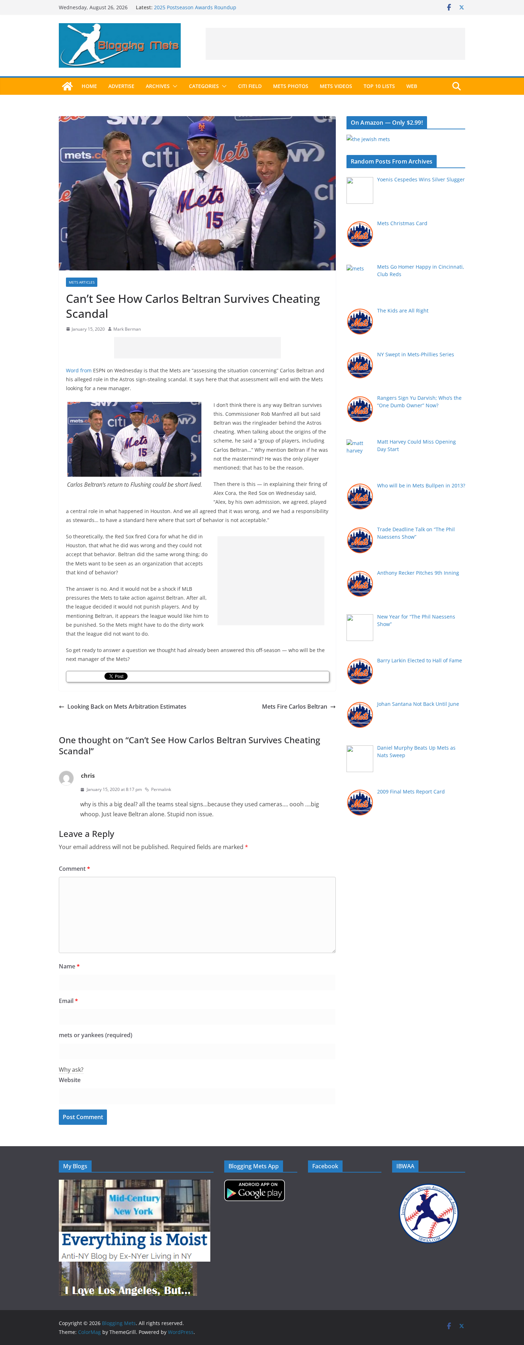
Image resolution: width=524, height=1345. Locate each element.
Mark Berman (127, 329)
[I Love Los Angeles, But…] (128, 1266)
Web (411, 86)
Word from (79, 370)
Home (89, 86)
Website (70, 1080)
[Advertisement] (335, 44)
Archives (158, 86)
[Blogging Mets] (67, 86)
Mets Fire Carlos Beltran (294, 706)
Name (69, 966)
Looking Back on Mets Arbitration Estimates (126, 706)
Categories (204, 86)
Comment (74, 869)
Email (68, 1001)
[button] (174, 86)
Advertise (121, 86)
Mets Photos (290, 86)
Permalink (161, 789)
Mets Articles (81, 282)
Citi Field (250, 86)
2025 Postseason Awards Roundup (195, 7)
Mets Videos (336, 86)
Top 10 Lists (379, 86)
